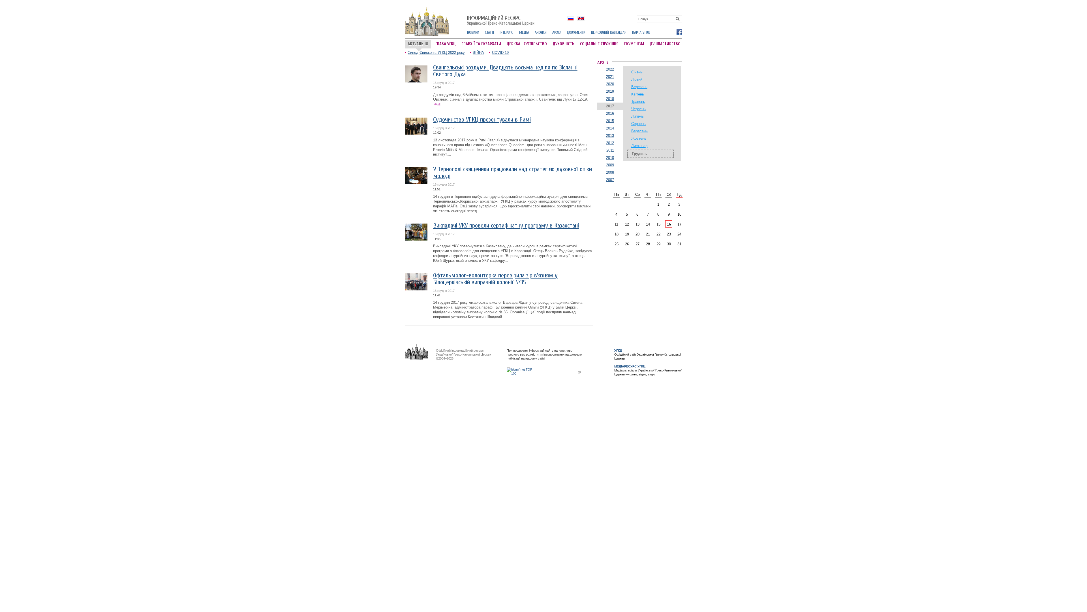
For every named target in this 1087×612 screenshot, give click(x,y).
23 (669, 234)
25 (617, 244)
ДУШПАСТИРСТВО (665, 44)
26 (627, 244)
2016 (610, 113)
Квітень (637, 94)
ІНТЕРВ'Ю (506, 32)
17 (679, 224)
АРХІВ (556, 32)
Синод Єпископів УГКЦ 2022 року (436, 52)
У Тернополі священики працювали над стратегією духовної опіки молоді (512, 173)
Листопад (639, 146)
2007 (610, 180)
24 (679, 234)
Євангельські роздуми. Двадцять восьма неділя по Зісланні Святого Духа (505, 71)
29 (658, 244)
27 (637, 244)
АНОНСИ (541, 32)
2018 (610, 99)
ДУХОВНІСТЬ (563, 44)
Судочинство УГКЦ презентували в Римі (482, 119)
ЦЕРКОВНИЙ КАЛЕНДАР (608, 32)
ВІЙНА (478, 52)
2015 (610, 121)
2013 (610, 135)
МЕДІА (524, 32)
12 (627, 224)
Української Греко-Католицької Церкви (500, 21)
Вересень (639, 131)
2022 (610, 69)
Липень (637, 116)
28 (648, 244)
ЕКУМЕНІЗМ (634, 44)
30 (669, 244)
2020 (610, 84)
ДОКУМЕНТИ (575, 32)
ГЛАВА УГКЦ (445, 44)
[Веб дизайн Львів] (580, 372)
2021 (610, 77)
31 (679, 244)
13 (637, 224)
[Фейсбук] (679, 32)
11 (616, 224)
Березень (639, 87)
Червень (638, 109)
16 (669, 224)
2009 (610, 165)
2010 (610, 158)
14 (648, 224)
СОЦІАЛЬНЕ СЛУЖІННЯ (599, 44)
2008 (610, 172)
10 (679, 214)
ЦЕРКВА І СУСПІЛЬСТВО (527, 44)
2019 (610, 91)
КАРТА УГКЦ (641, 32)
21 (648, 234)
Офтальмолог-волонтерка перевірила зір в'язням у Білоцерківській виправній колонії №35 (495, 279)
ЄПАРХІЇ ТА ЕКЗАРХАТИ (481, 44)
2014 (610, 128)
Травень (638, 101)
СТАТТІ (489, 32)
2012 (610, 143)
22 (658, 234)
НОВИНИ (473, 32)
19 (627, 234)
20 (637, 234)
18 (617, 234)
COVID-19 (500, 52)
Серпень (638, 124)
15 (658, 224)
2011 (610, 150)
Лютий (636, 79)
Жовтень (638, 138)
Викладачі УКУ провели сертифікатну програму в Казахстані (506, 225)
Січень (637, 72)
